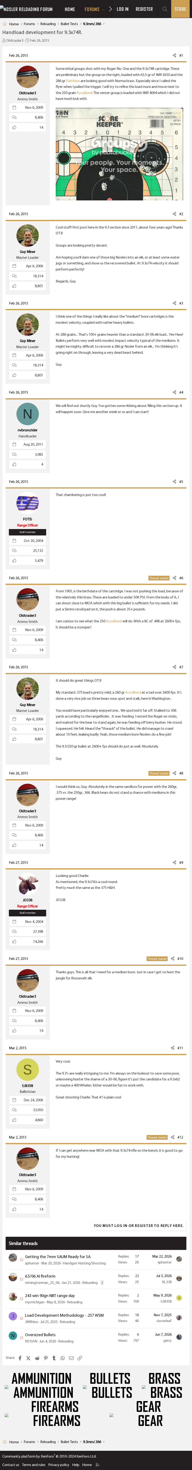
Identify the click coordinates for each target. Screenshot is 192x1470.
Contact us (10, 1464)
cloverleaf (164, 1321)
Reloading (90, 1282)
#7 (181, 667)
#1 (181, 55)
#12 (180, 1137)
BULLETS (110, 1379)
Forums (92, 9)
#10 (180, 958)
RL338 (167, 1282)
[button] (103, 9)
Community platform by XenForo (49, 1456)
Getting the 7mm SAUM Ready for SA (58, 1256)
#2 (181, 214)
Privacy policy (58, 1464)
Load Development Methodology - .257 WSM (64, 1315)
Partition (73, 81)
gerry (167, 1340)
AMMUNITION (41, 1379)
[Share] (174, 55)
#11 (180, 1048)
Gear (148, 1407)
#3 (181, 303)
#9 (181, 862)
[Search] (165, 9)
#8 (181, 773)
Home (70, 9)
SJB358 (166, 1301)
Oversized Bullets (40, 1334)
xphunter (32, 1263)
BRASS (164, 1379)
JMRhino (31, 1322)
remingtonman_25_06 (42, 1282)
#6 (181, 578)
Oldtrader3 (14, 40)
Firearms (55, 1407)
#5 (181, 481)
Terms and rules (33, 1464)
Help (75, 1464)
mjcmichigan (34, 1302)
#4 (181, 392)
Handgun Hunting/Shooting (84, 1263)
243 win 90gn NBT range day (50, 1295)
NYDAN (31, 1341)
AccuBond (84, 92)
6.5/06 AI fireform (40, 1276)
